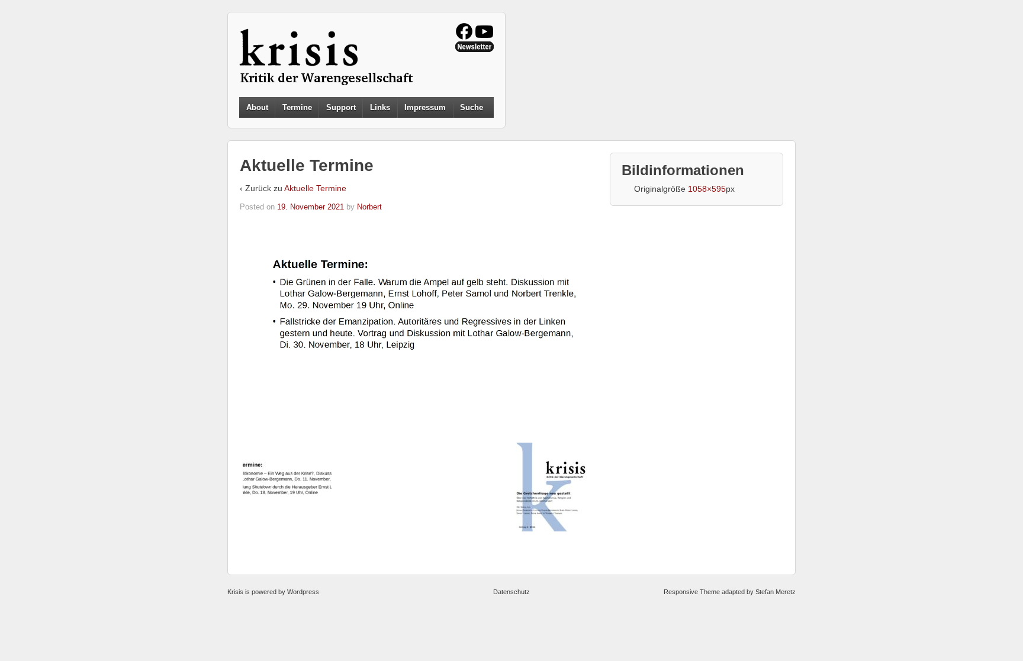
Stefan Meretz (775, 591)
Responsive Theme (692, 591)
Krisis (235, 591)
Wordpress (303, 591)
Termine (297, 107)
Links (380, 107)
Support (341, 107)
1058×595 (707, 189)
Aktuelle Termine (315, 188)
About (257, 107)
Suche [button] (471, 108)
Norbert (369, 206)
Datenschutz (511, 591)
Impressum (425, 107)
